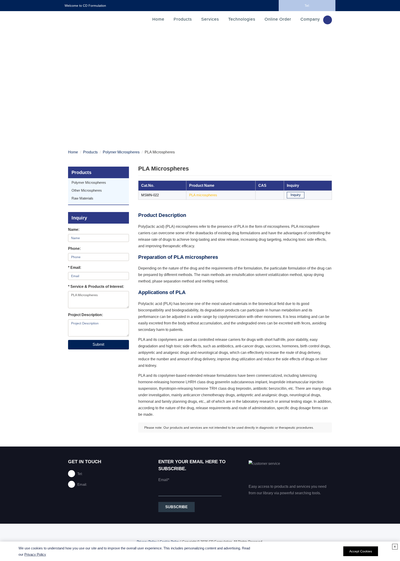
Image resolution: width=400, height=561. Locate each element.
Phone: (74, 248)
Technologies (241, 19)
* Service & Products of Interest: (96, 286)
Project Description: (85, 315)
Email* (163, 480)
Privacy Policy (35, 554)
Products (183, 19)
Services (210, 19)
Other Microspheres (87, 190)
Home (158, 19)
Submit (98, 344)
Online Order (278, 19)
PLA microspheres (203, 195)
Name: (73, 229)
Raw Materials (82, 198)
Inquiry (296, 195)
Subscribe (176, 507)
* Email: (74, 267)
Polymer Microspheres (121, 152)
